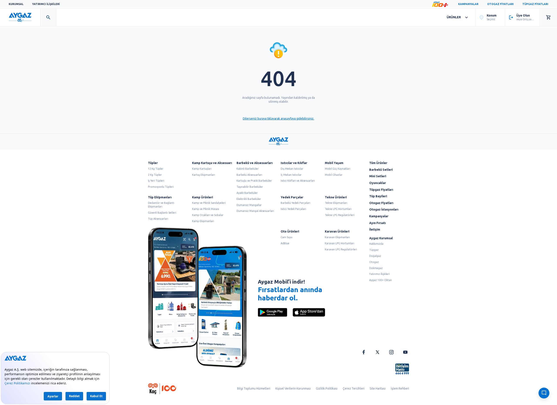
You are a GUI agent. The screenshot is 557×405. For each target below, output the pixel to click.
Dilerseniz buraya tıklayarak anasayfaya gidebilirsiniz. (278, 118)
